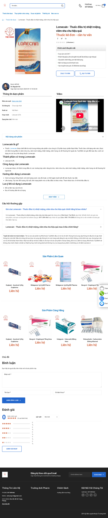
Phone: (4, 492)
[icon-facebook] (57, 38)
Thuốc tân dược (7, 13)
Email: (4, 496)
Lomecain (13, 148)
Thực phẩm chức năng (21, 13)
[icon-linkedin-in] (65, 38)
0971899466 (89, 7)
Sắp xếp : (39, 417)
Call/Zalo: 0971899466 (88, 492)
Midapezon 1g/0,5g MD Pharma (66, 285)
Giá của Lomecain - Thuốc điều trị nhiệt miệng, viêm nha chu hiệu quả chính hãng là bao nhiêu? (46, 209)
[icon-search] (62, 5)
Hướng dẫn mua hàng (63, 492)
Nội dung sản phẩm (14, 137)
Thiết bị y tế (46, 13)
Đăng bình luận (12, 400)
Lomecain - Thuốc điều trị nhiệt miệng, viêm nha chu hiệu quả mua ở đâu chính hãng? (42, 227)
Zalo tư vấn (65, 73)
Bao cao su (55, 13)
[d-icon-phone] (81, 5)
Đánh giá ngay (11, 449)
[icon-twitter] (61, 38)
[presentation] (102, 278)
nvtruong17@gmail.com (14, 496)
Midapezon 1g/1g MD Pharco (40, 285)
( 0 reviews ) (70, 42)
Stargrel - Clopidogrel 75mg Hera (92, 285)
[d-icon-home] (3, 20)
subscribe (98, 474)
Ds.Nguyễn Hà (15, 86)
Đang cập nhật (17, 101)
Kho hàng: (5, 499)
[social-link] (83, 495)
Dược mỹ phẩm (36, 13)
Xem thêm (53, 197)
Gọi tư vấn (86, 73)
